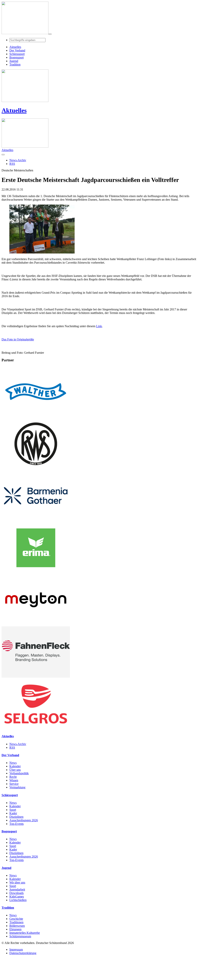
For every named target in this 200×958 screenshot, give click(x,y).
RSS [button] (12, 163)
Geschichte (16, 918)
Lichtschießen (18, 900)
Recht (13, 776)
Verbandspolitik (19, 773)
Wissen (13, 780)
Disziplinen (16, 816)
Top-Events (16, 823)
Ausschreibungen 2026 (23, 820)
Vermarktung (17, 787)
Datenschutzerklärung (22, 953)
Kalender (15, 766)
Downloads (16, 893)
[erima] (36, 572)
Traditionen (16, 922)
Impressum (16, 949)
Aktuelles (14, 110)
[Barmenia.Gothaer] (36, 520)
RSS (12, 747)
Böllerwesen (17, 925)
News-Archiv (17, 744)
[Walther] (36, 416)
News (13, 762)
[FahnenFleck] (36, 676)
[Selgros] (36, 728)
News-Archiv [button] (17, 160)
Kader (13, 813)
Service (14, 783)
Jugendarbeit (17, 889)
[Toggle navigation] (50, 34)
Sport (12, 809)
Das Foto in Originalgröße (18, 339)
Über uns (15, 769)
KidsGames (16, 896)
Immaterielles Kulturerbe (24, 932)
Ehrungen (15, 929)
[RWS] (36, 468)
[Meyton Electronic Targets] (36, 624)
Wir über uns (17, 882)
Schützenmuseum (20, 936)
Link (99, 326)
